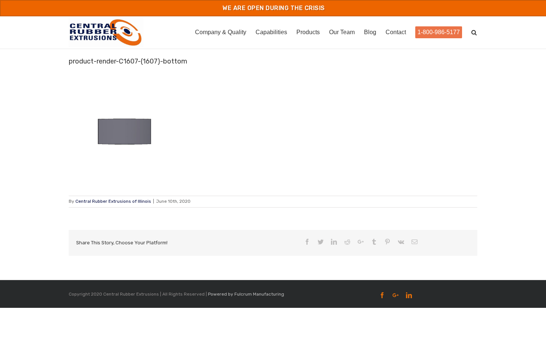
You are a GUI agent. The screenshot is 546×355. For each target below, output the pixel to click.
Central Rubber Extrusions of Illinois (113, 201)
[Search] (474, 31)
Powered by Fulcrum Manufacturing (246, 294)
